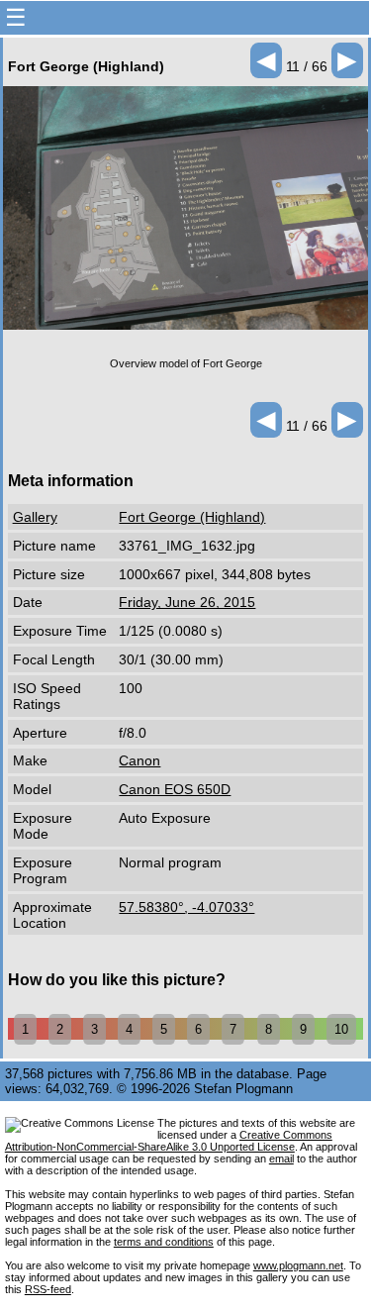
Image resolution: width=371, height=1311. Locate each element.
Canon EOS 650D (175, 789)
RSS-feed (48, 1289)
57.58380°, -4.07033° (186, 907)
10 (341, 1029)
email (281, 1158)
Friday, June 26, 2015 (187, 602)
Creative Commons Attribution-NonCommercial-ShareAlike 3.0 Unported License (168, 1141)
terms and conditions (164, 1242)
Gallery (35, 517)
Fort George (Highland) (192, 517)
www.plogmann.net (298, 1265)
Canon (139, 760)
